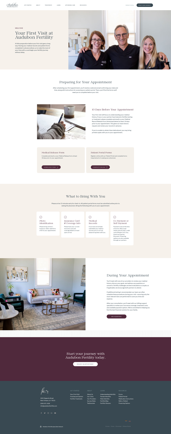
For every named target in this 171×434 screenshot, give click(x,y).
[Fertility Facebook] (41, 413)
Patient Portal (127, 426)
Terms (112, 426)
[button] (27, 5)
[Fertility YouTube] (55, 413)
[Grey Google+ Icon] (52, 413)
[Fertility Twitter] (45, 413)
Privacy (108, 426)
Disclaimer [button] (119, 426)
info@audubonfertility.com (48, 406)
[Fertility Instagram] (48, 413)
